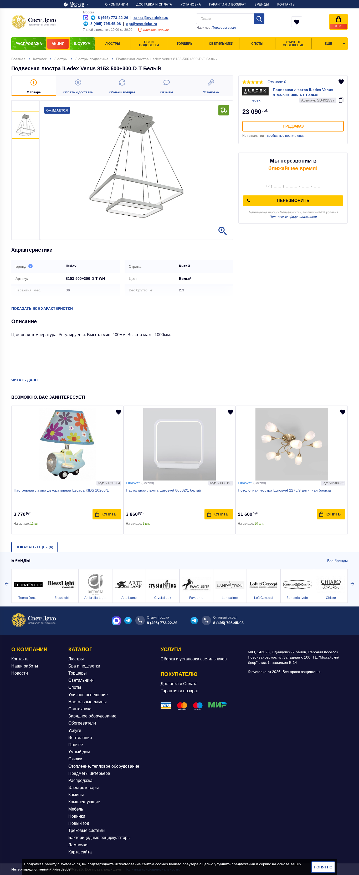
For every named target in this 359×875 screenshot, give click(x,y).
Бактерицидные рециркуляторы (99, 837)
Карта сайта (80, 852)
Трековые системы (86, 830)
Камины (76, 794)
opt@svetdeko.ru (141, 24)
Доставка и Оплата (179, 683)
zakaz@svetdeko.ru (151, 18)
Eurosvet (133, 483)
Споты (74, 687)
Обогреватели (82, 723)
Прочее (75, 744)
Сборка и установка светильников (194, 659)
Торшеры (77, 673)
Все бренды (337, 561)
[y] (259, 18)
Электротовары (83, 787)
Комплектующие (84, 802)
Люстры (76, 659)
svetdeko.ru (70, 864)
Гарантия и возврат (180, 691)
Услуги (74, 730)
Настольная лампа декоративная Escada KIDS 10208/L (61, 490)
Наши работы (24, 666)
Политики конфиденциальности (293, 217)
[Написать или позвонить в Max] (85, 17)
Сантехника (79, 709)
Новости (19, 673)
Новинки (76, 816)
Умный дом (79, 752)
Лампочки (78, 845)
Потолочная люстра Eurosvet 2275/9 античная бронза (284, 490)
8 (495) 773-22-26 (162, 623)
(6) (34, 547)
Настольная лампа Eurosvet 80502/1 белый (163, 490)
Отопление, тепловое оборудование (103, 766)
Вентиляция (80, 737)
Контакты (20, 659)
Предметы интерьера (89, 773)
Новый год (78, 823)
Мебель (75, 809)
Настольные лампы (87, 702)
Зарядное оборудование (92, 716)
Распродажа (80, 780)
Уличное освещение (88, 694)
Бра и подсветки (84, 666)
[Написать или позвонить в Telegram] (93, 17)
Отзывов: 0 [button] (277, 82)
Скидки (75, 759)
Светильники (81, 680)
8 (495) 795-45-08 (228, 623)
